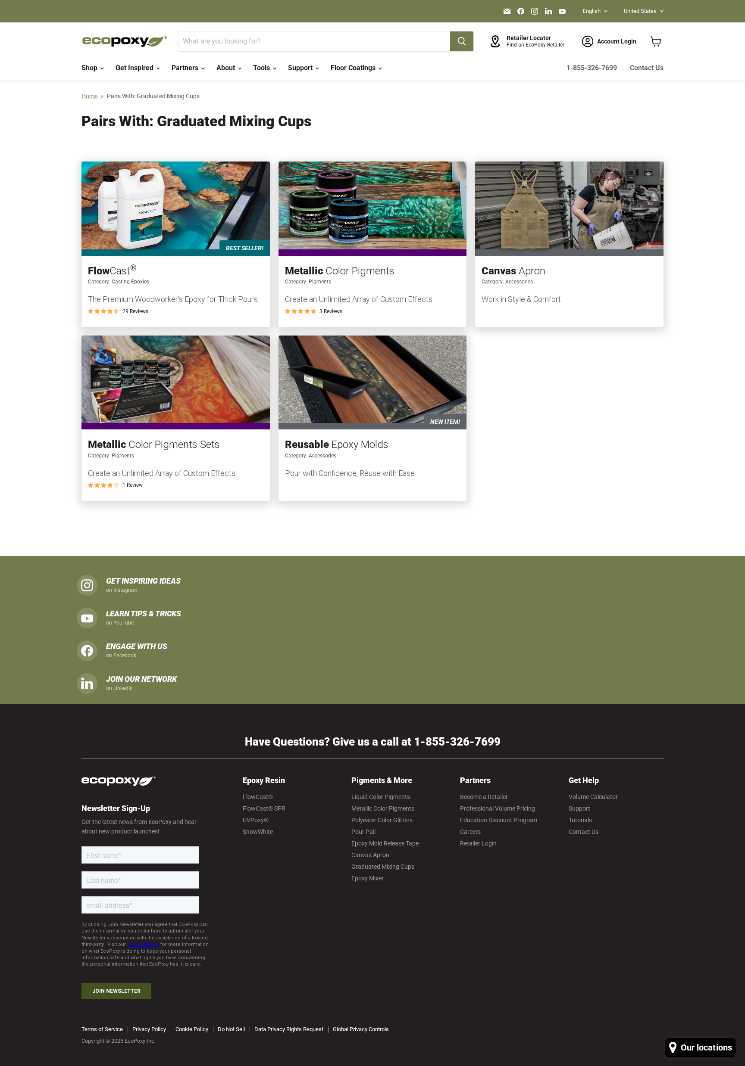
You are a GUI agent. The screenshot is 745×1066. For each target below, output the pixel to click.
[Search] (461, 41)
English (592, 11)
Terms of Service (102, 1029)
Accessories (519, 282)
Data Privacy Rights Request (288, 1029)
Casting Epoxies (130, 282)
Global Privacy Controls (361, 1029)
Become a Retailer (484, 796)
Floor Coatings (354, 68)
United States (640, 11)
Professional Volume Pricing (497, 808)
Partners (186, 68)
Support (301, 68)
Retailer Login (478, 843)
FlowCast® (258, 796)
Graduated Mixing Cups (382, 866)
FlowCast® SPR (264, 808)
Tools (262, 68)
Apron (513, 271)
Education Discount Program (498, 820)
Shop (90, 68)
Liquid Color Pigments (380, 796)
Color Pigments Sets (154, 444)
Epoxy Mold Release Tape (385, 843)
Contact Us (647, 68)
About (226, 68)
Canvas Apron (370, 855)
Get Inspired (135, 68)
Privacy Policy (149, 1029)
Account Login (616, 41)
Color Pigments (339, 271)
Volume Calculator (593, 796)
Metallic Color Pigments (382, 808)
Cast (112, 271)
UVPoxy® (256, 820)
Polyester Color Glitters (382, 820)
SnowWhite (258, 831)
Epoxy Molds (336, 444)
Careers (470, 831)
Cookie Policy (191, 1029)
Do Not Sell (231, 1029)
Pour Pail (363, 831)
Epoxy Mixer (367, 878)
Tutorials (580, 820)
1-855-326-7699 (592, 68)
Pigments (320, 282)
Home (89, 96)
